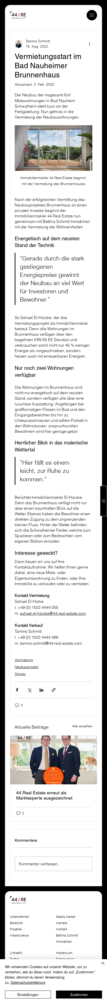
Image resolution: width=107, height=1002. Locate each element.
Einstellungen (28, 994)
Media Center (65, 917)
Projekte (16, 929)
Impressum (64, 953)
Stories (20, 674)
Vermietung (24, 660)
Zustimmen (79, 994)
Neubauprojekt (26, 667)
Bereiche (16, 923)
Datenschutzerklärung (28, 982)
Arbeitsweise (19, 935)
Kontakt (61, 929)
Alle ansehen (82, 726)
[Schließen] (100, 966)
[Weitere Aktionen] (89, 44)
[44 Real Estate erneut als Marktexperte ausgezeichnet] (53, 760)
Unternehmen (19, 917)
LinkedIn (16, 953)
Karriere (61, 923)
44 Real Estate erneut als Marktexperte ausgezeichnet (44, 795)
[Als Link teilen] (53, 690)
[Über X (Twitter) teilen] (29, 690)
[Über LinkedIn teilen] (41, 690)
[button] (92, 15)
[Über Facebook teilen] (17, 690)
